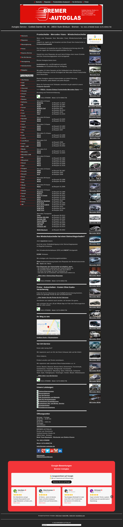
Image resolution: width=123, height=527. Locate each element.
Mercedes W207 (95, 244)
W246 (39, 121)
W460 (39, 170)
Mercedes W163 (95, 339)
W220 (39, 197)
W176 (39, 110)
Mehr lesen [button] (16, 503)
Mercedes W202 (95, 191)
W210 (39, 160)
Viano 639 (40, 223)
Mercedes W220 (95, 381)
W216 (39, 137)
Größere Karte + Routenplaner (47, 337)
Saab (23, 179)
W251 (39, 186)
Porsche (24, 171)
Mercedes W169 (95, 170)
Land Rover (25, 140)
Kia (22, 132)
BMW (23, 85)
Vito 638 (40, 224)
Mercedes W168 (95, 159)
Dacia (23, 96)
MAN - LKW (25, 146)
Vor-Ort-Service (77, 2)
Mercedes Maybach (95, 64)
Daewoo (24, 99)
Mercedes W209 (95, 265)
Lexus (23, 143)
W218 (39, 151)
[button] (11, 496)
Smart (23, 188)
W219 (39, 153)
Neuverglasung (26, 44)
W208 (39, 144)
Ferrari (23, 107)
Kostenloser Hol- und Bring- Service (51, 403)
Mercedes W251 (95, 360)
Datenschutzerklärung (45, 457)
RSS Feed (58, 515)
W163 (39, 179)
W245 (39, 119)
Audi (22, 82)
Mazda (23, 149)
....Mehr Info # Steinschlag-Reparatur (50, 275)
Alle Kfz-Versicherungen (47, 399)
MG (22, 157)
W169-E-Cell (41, 108)
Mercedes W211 (94, 296)
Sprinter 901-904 (43, 217)
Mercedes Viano (95, 127)
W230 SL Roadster (43, 201)
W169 (39, 106)
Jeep (23, 129)
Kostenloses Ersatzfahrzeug (48, 401)
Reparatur (47, 2)
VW (22, 204)
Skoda (23, 185)
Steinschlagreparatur (46, 391)
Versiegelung (25, 61)
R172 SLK (40, 206)
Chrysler (24, 91)
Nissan (23, 163)
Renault (23, 174)
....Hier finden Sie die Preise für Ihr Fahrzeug (52, 297)
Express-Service (26, 53)
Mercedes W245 (95, 180)
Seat (22, 182)
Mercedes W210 (95, 286)
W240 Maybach (42, 230)
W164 (39, 181)
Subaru (23, 190)
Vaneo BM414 (42, 221)
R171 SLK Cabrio (43, 204)
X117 (38, 114)
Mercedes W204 (95, 212)
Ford (22, 113)
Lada (23, 135)
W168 (39, 104)
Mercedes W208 (95, 254)
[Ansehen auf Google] (15, 491)
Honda (23, 116)
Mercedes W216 (95, 233)
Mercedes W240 (95, 402)
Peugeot (24, 168)
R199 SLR (40, 208)
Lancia (23, 138)
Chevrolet (24, 88)
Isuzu (23, 124)
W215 (39, 135)
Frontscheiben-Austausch (61, 2)
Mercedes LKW (26, 154)
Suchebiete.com (80, 515)
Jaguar (23, 127)
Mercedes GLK (95, 53)
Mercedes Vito (95, 138)
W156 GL (40, 103)
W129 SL (40, 192)
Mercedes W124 (95, 148)
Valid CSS (72, 515)
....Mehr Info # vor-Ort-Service (47, 376)
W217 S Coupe (42, 195)
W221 (39, 199)
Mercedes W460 (95, 318)
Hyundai (24, 118)
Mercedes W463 (95, 328)
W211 (39, 161)
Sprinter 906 (41, 219)
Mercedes (24, 152)
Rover (23, 176)
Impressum (41, 455)
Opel (22, 165)
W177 (39, 112)
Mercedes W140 (95, 370)
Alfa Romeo (25, 80)
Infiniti (23, 121)
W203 (39, 128)
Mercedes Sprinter (94, 106)
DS (22, 104)
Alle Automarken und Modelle (49, 397)
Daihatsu (24, 102)
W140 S (39, 193)
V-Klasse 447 (41, 226)
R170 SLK (40, 203)
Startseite (39, 2)
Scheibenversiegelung (46, 407)
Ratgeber (24, 70)
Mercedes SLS (95, 96)
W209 (39, 146)
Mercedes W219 (95, 275)
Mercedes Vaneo (95, 117)
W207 (39, 142)
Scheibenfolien (26, 65)
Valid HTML (65, 515)
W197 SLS (40, 210)
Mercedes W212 (95, 307)
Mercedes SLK (95, 75)
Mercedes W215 (95, 222)
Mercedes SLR (95, 85)
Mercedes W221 (95, 392)
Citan (39, 215)
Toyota (23, 199)
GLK (38, 174)
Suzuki (23, 193)
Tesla (23, 196)
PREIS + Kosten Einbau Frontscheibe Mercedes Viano (59, 89)
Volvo (23, 201)
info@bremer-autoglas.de (46, 446)
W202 (39, 126)
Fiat (22, 110)
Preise (87, 2)
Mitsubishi (24, 160)
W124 (39, 158)
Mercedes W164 (95, 349)
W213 (39, 165)
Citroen (23, 93)
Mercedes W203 (95, 201)
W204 (39, 130)
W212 (39, 163)
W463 (39, 172)
